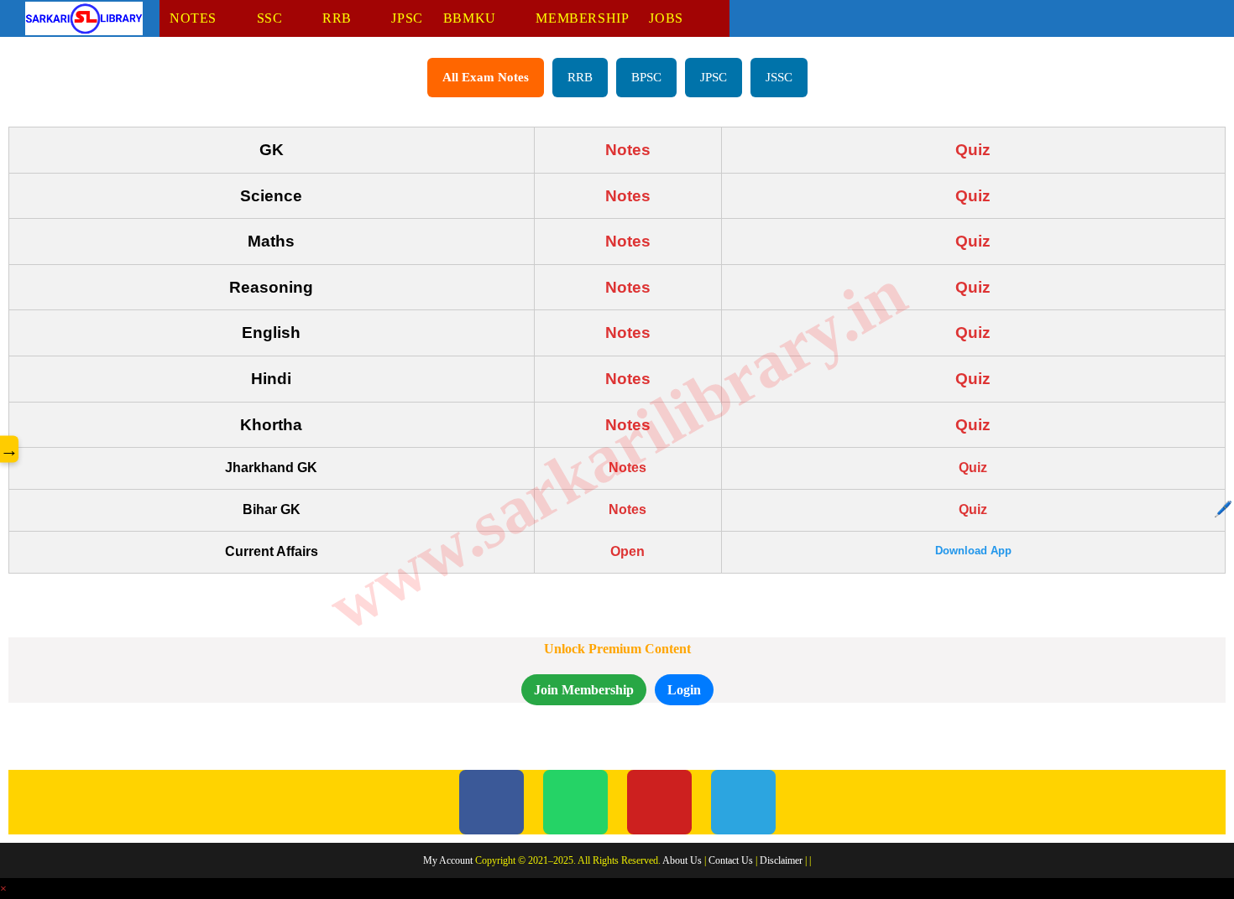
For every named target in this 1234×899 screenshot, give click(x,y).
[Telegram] (743, 802)
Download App (973, 550)
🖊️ (1223, 509)
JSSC (779, 77)
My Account (448, 860)
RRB (580, 77)
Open (627, 551)
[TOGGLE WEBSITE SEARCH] (721, 18)
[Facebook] (491, 802)
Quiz (973, 149)
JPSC (713, 77)
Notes (628, 149)
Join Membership (584, 690)
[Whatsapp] (575, 802)
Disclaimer (781, 860)
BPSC (646, 77)
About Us (682, 860)
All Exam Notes (485, 77)
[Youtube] (659, 802)
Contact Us (731, 860)
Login (684, 690)
